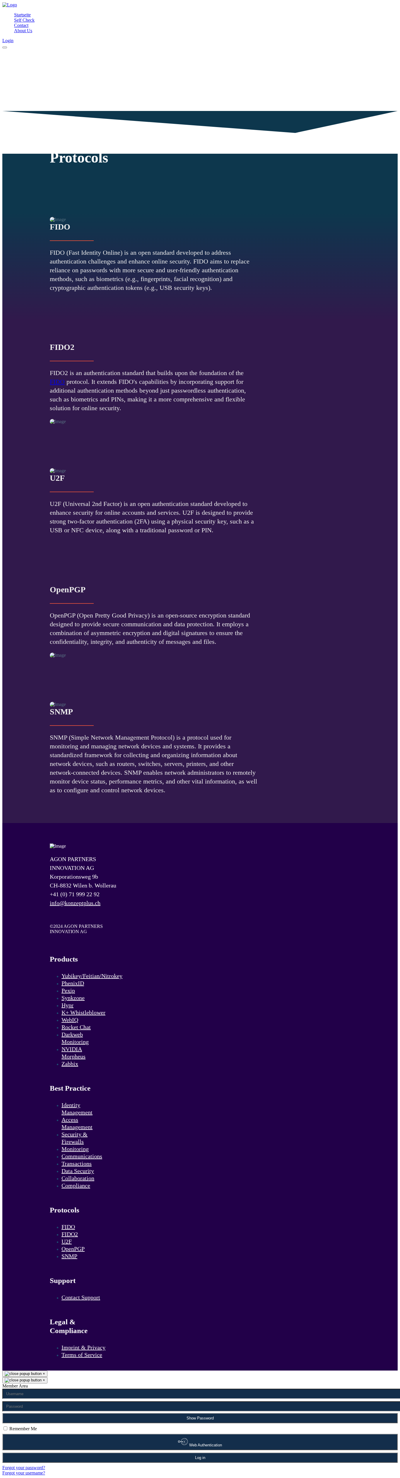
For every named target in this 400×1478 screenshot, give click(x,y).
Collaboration (77, 1178)
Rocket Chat (76, 1027)
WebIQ (69, 1020)
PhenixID (72, 983)
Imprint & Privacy (83, 1347)
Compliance (75, 1185)
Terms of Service (81, 1355)
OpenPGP (73, 1249)
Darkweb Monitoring (75, 1038)
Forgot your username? (23, 1472)
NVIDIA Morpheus (73, 1053)
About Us (23, 30)
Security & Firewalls (74, 1138)
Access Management (77, 1123)
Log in (200, 1457)
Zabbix (69, 1063)
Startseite (22, 14)
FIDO (57, 381)
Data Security (77, 1171)
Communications (81, 1156)
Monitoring (75, 1149)
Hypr (67, 1005)
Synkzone (73, 998)
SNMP (69, 1256)
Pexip (68, 990)
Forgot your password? (23, 1467)
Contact (21, 25)
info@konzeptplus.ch (75, 903)
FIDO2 (69, 1234)
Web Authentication (205, 1445)
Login (7, 40)
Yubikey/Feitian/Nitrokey (91, 976)
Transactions (76, 1163)
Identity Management (77, 1109)
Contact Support (80, 1297)
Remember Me (23, 1428)
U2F (66, 1241)
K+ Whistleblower (83, 1012)
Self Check (24, 20)
